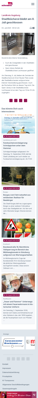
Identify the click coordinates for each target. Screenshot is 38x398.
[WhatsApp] (23, 348)
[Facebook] (8, 348)
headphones (31, 28)
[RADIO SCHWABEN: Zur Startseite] (16, 4)
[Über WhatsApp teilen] (20, 100)
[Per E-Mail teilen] (25, 100)
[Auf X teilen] (15, 100)
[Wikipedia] (28, 348)
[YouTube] (18, 348)
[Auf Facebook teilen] (11, 100)
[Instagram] (13, 348)
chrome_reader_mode (33, 28)
